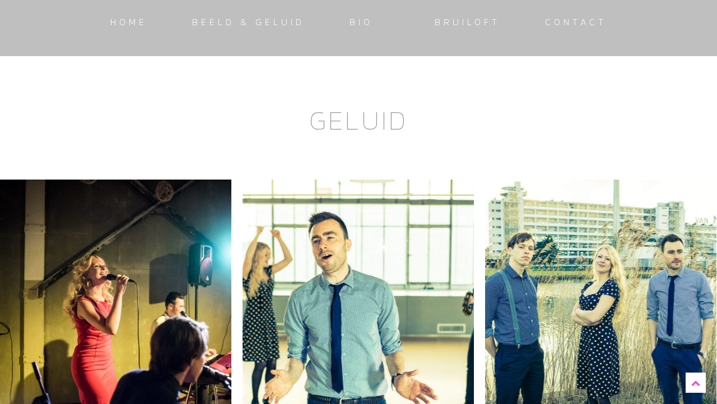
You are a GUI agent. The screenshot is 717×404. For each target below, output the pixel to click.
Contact (576, 22)
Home (128, 22)
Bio (361, 22)
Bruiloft (467, 22)
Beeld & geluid (248, 22)
